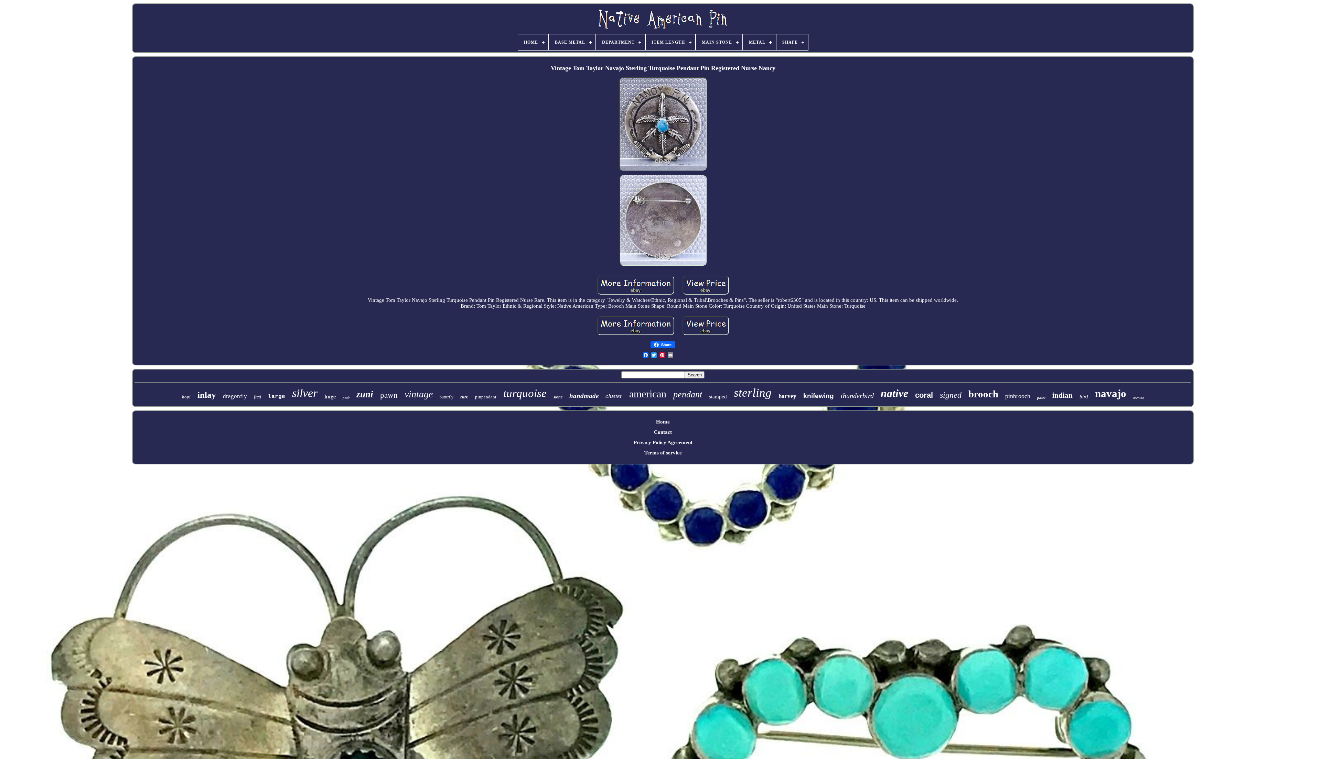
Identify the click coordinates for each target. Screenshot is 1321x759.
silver (305, 393)
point (1041, 398)
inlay (206, 394)
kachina (1138, 398)
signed (951, 394)
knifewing (818, 395)
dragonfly (235, 396)
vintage (419, 394)
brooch (983, 393)
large (276, 397)
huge (330, 396)
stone (558, 397)
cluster (613, 396)
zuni (364, 394)
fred (257, 396)
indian (1062, 395)
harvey (787, 396)
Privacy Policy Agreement (663, 442)
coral (924, 395)
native (894, 393)
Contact (663, 432)
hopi (186, 396)
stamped (718, 396)
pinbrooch (1017, 396)
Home (663, 422)
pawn (389, 395)
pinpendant (485, 396)
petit (346, 398)
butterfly (446, 397)
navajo (1110, 393)
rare (464, 396)
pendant (687, 394)
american (647, 393)
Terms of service (663, 452)
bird (1084, 396)
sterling (753, 392)
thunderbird (857, 395)
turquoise (525, 393)
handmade (584, 395)
